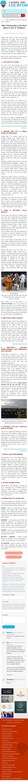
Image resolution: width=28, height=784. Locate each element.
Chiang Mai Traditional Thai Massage (9, 742)
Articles (19, 722)
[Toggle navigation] (4, 11)
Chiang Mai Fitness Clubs (7, 747)
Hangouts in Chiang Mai (7, 733)
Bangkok (17, 753)
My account (16, 720)
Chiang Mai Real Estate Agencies (9, 751)
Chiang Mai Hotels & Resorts (8, 738)
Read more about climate (20, 343)
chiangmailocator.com (7, 780)
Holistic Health (5, 762)
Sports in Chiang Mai (6, 749)
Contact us (22, 720)
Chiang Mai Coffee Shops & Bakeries (9, 731)
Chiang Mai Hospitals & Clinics (8, 760)
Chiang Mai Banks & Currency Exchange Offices (12, 778)
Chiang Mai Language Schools (8, 765)
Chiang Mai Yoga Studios (7, 744)
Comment (5, 615)
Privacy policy (10, 722)
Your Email (5, 601)
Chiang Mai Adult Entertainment (8, 753)
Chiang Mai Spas (5, 740)
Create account (9, 720)
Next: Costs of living (13, 557)
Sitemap (15, 722)
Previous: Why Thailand (14, 553)
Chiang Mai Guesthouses (7, 735)
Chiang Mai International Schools (9, 767)
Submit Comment (8, 626)
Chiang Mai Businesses (6, 773)
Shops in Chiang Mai (6, 776)
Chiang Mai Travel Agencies (7, 756)
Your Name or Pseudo (8, 594)
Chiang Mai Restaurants (7, 729)
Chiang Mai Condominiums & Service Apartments (12, 771)
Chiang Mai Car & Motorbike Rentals (9, 758)
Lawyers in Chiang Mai (6, 769)
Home (2, 20)
